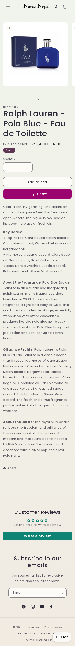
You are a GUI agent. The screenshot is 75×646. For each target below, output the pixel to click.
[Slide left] (28, 99)
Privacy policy (53, 627)
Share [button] (12, 468)
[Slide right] (46, 99)
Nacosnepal (32, 627)
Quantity (9, 159)
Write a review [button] (37, 536)
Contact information (39, 639)
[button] (8, 6)
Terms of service (50, 633)
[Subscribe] (61, 593)
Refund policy (26, 633)
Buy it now (37, 194)
